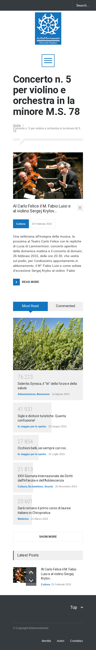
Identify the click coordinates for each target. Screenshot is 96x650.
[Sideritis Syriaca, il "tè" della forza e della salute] (48, 344)
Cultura (20, 223)
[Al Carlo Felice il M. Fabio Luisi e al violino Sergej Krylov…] (48, 175)
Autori (60, 641)
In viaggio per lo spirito (32, 426)
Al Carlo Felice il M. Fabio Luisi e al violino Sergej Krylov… (42, 209)
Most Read (30, 306)
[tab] (30, 308)
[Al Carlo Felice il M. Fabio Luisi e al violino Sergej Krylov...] (24, 575)
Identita (46, 641)
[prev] (31, 572)
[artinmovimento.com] (48, 39)
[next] (31, 580)
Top (73, 607)
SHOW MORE (48, 536)
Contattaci (76, 641)
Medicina (23, 518)
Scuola (49, 486)
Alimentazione (26, 394)
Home (17, 125)
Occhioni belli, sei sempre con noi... (43, 448)
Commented (65, 306)
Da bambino (35, 486)
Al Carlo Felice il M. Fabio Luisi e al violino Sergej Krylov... (58, 573)
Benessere (43, 394)
